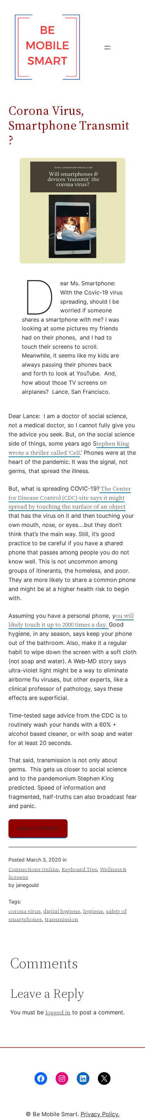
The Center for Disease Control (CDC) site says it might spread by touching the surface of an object (69, 498)
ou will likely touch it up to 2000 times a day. (71, 620)
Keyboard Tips (79, 869)
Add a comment (38, 828)
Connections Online (33, 869)
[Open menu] (107, 47)
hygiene (93, 911)
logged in (57, 1012)
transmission (61, 919)
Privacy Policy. (100, 1114)
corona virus (24, 911)
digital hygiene (61, 911)
